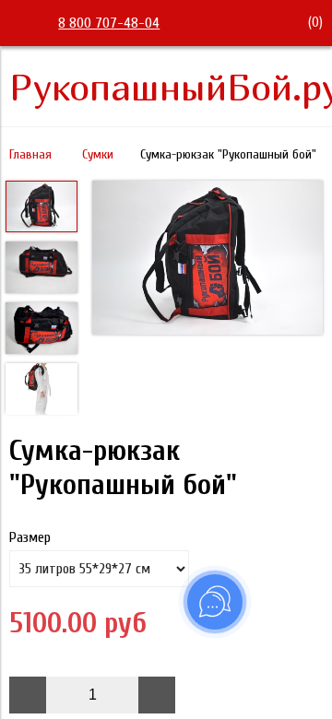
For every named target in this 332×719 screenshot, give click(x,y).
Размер (30, 537)
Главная (30, 154)
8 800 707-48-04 (109, 23)
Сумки (97, 154)
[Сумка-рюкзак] (207, 259)
